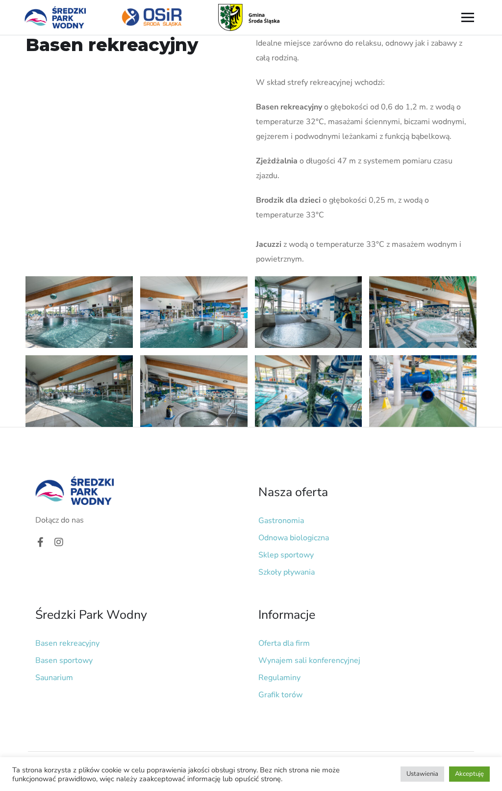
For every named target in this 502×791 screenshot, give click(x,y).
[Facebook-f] (40, 542)
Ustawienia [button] (422, 773)
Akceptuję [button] (469, 773)
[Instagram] (59, 542)
